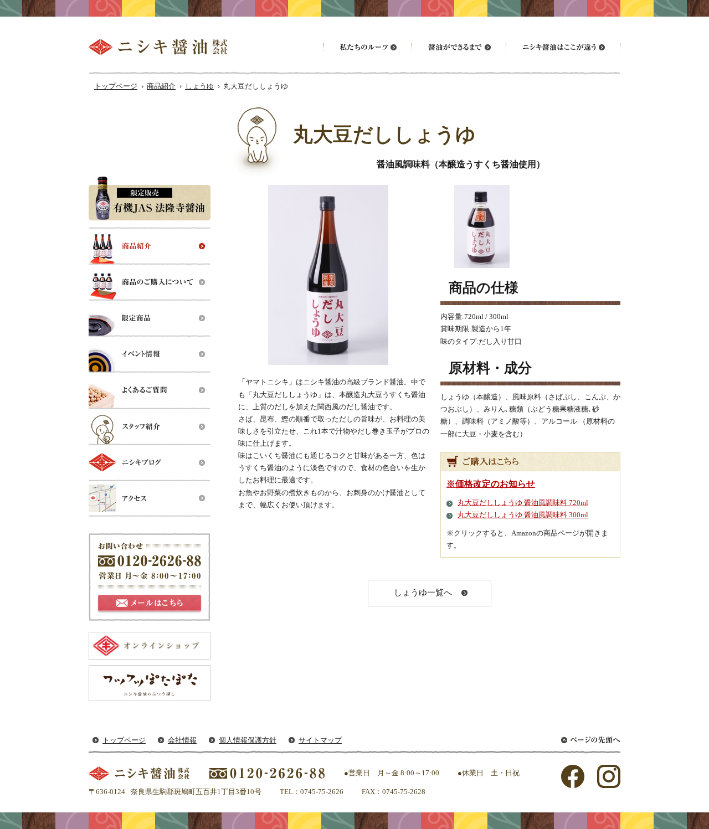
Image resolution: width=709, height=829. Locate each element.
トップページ (115, 86)
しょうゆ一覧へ (423, 592)
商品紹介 (161, 86)
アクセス (149, 499)
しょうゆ (199, 86)
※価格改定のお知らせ (490, 483)
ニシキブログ (149, 463)
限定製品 (149, 319)
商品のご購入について (149, 283)
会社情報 (182, 740)
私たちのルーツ (367, 47)
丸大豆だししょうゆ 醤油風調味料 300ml (523, 515)
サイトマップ (320, 740)
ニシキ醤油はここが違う (563, 47)
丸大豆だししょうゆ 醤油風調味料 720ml (523, 502)
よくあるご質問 (149, 391)
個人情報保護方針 (247, 740)
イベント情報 (149, 355)
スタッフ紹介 (149, 427)
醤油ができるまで (459, 47)
